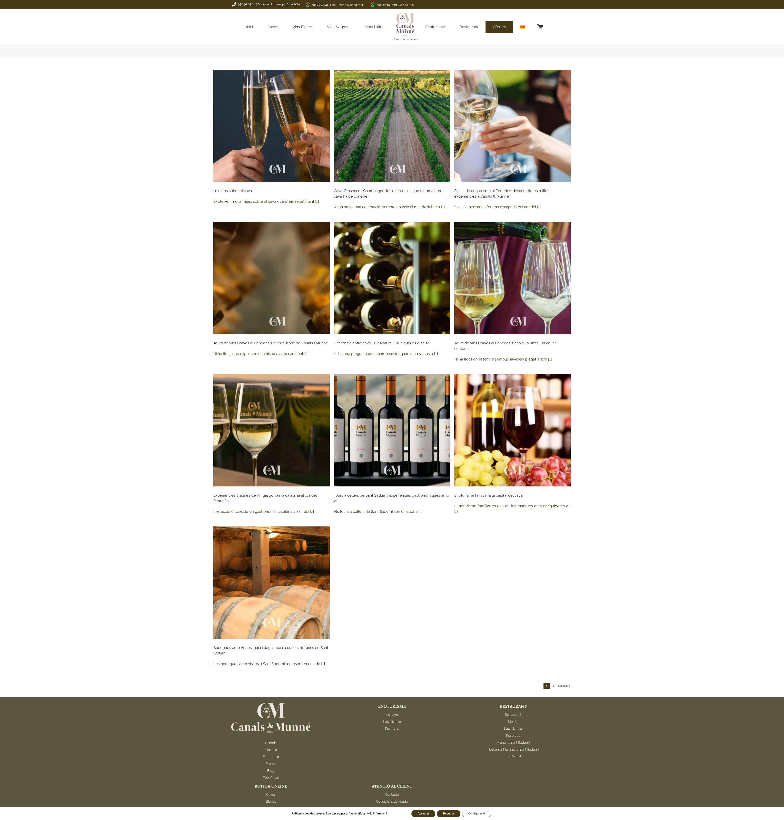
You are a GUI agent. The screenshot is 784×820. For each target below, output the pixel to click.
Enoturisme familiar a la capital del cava (488, 495)
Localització (392, 722)
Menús (513, 722)
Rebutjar (448, 814)
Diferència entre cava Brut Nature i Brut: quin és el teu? (381, 343)
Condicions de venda (392, 801)
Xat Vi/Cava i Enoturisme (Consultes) (337, 5)
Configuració (476, 814)
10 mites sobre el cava (232, 191)
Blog (270, 771)
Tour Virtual (271, 777)
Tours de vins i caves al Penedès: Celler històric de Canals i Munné (270, 343)
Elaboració (271, 757)
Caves (271, 795)
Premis (271, 764)
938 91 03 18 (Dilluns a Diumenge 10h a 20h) (268, 4)
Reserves (392, 729)
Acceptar (423, 814)
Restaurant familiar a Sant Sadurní (513, 749)
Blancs (271, 801)
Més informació (377, 814)
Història (271, 743)
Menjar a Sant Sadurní (513, 742)
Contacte (392, 795)
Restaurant (513, 715)
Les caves (392, 715)
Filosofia (271, 750)
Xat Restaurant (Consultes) (395, 5)
